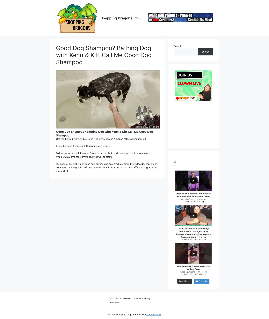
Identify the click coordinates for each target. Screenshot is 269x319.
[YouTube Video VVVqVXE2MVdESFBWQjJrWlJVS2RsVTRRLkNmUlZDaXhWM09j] (108, 99)
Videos (138, 18)
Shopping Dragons (116, 18)
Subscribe (203, 281)
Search (178, 46)
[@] (193, 163)
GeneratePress (153, 314)
